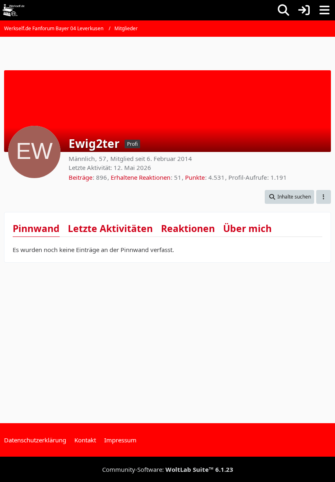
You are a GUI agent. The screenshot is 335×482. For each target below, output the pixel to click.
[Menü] (324, 10)
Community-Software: (167, 469)
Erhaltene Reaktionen (140, 177)
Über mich (247, 228)
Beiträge (80, 177)
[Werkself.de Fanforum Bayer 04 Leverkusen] (13, 10)
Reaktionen (188, 228)
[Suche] (283, 10)
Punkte (195, 177)
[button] (289, 197)
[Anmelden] (304, 10)
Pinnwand (36, 228)
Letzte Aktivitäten (110, 228)
